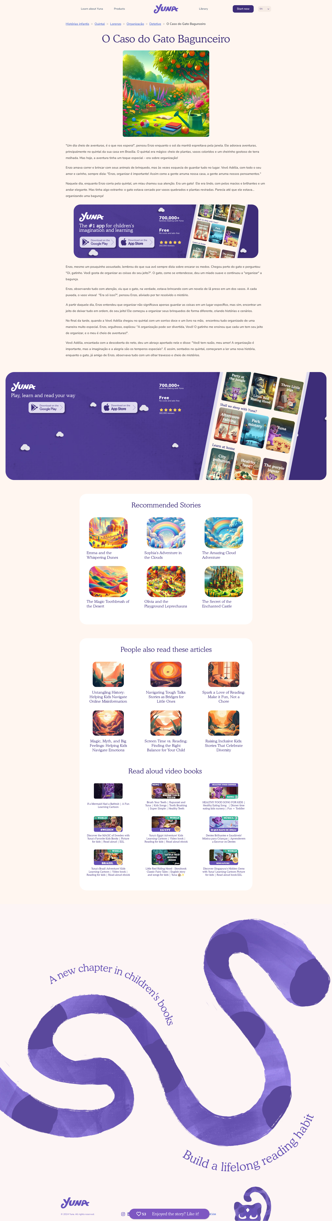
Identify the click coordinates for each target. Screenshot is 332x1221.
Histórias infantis (77, 24)
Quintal (100, 24)
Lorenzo (115, 24)
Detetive (155, 24)
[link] (97, 242)
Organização (135, 24)
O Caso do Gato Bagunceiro (186, 24)
